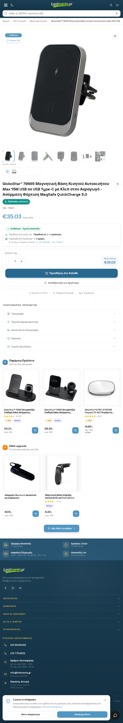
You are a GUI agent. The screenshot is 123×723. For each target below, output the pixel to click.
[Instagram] (13, 588)
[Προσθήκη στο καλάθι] (35, 430)
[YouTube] (20, 588)
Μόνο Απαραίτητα (30, 714)
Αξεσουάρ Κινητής (38, 21)
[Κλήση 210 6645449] (12, 5)
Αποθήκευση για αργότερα (63, 282)
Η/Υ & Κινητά (19, 21)
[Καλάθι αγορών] (117, 5)
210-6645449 (44, 242)
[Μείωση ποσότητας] (8, 261)
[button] (61, 598)
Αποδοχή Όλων (82, 714)
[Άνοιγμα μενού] (6, 5)
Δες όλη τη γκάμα (62, 528)
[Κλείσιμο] (105, 700)
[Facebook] (5, 588)
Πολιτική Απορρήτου (52, 707)
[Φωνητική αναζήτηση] (116, 13)
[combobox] (61, 13)
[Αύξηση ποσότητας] (21, 261)
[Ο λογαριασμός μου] (111, 5)
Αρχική (6, 21)
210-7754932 (57, 242)
